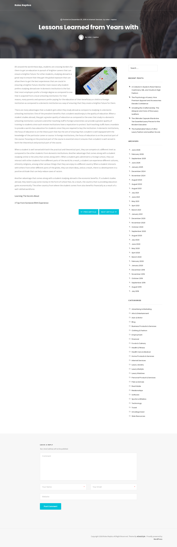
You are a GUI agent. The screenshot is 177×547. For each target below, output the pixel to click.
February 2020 (138, 261)
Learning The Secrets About (27, 196)
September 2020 (139, 231)
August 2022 (137, 184)
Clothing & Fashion (139, 330)
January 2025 (137, 167)
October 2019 (137, 278)
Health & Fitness (138, 347)
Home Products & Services (143, 356)
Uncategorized (138, 412)
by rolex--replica (91, 37)
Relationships (137, 390)
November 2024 (138, 175)
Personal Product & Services (143, 377)
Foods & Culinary (139, 343)
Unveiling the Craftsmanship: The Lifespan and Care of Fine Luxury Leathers (145, 111)
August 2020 (137, 235)
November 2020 (138, 222)
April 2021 (135, 205)
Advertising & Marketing (142, 309)
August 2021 (136, 188)
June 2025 (136, 163)
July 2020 (135, 240)
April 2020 (136, 252)
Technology (137, 403)
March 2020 (136, 257)
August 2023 (137, 180)
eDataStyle (141, 536)
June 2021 (136, 197)
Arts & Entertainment (140, 313)
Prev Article (89, 212)
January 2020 (137, 265)
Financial (135, 339)
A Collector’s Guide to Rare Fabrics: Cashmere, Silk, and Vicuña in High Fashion (146, 90)
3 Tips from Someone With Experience (31, 202)
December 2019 (138, 270)
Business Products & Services (144, 326)
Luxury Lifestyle (138, 369)
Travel (134, 407)
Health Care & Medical (141, 352)
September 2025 (139, 158)
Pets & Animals (138, 382)
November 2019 (138, 274)
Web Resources (138, 416)
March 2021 (136, 210)
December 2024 (139, 171)
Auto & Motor (137, 317)
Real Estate (136, 386)
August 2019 (136, 287)
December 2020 (138, 218)
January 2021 (137, 214)
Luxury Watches (138, 373)
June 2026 (136, 150)
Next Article (108, 212)
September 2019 (138, 282)
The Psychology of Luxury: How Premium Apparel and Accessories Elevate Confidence (146, 100)
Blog (133, 322)
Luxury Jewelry (138, 365)
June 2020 (136, 244)
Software (135, 395)
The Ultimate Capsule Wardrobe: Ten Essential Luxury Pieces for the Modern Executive (146, 121)
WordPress (158, 539)
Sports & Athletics (139, 399)
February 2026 (138, 154)
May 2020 (136, 248)
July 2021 (135, 193)
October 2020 (137, 227)
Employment (137, 335)
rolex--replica (111, 19)
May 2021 (135, 201)
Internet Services (95, 19)
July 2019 (135, 291)
